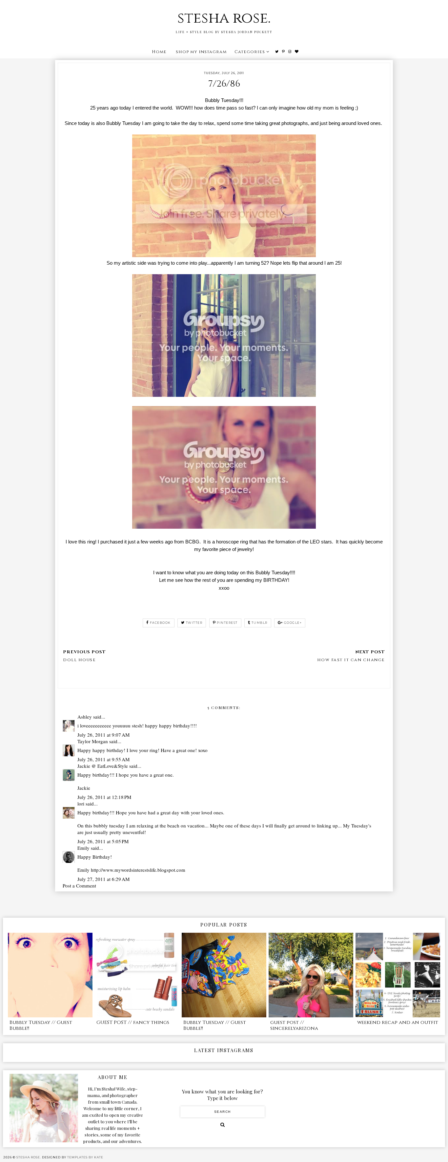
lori (80, 803)
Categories (249, 52)
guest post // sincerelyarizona (294, 1025)
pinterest (227, 622)
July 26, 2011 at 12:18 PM (104, 797)
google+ (293, 622)
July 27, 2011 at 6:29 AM (103, 879)
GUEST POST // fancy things (132, 1022)
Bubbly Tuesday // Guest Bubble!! (41, 1025)
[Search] (222, 1125)
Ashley (84, 716)
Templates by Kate (85, 1157)
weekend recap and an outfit (397, 1022)
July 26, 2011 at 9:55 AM (103, 759)
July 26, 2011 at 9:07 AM (103, 734)
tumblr (260, 622)
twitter (194, 622)
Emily (83, 848)
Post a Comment (79, 885)
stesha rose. (224, 18)
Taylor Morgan (92, 741)
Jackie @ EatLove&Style (102, 766)
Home (159, 52)
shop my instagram (201, 52)
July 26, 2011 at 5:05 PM (103, 841)
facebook (160, 622)
